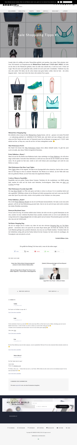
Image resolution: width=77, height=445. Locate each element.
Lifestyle (45, 11)
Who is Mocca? (18, 355)
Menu (73, 5)
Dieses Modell (24, 217)
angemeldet (18, 385)
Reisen (38, 11)
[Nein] (75, 2)
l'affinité (65, 11)
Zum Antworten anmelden (14, 312)
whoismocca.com (17, 365)
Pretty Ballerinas (55, 156)
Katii (15, 318)
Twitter (61, 4)
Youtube (65, 4)
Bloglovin (63, 4)
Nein (61, 2)
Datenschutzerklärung (67, 2)
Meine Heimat (55, 11)
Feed (67, 4)
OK (58, 2)
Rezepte (31, 11)
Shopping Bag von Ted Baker (59, 225)
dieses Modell (18, 191)
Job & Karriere (11, 11)
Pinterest (58, 4)
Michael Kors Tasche (35, 135)
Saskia (15, 303)
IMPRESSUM (35, 435)
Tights (14, 169)
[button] (18, 251)
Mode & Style (21, 11)
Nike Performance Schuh (32, 148)
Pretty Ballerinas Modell (22, 202)
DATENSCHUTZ (41, 435)
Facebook (54, 4)
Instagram (56, 4)
